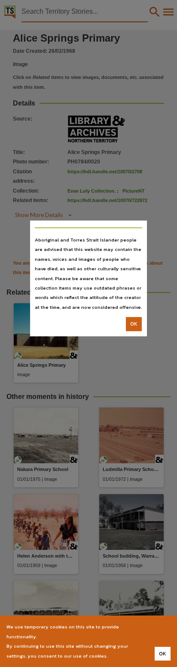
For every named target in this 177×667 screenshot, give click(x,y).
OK (133, 324)
